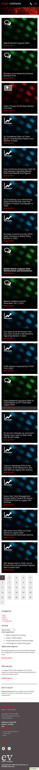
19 (23, 592)
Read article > (9, 45)
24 (23, 597)
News (4, 617)
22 (9, 597)
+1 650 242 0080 (13, 714)
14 (23, 587)
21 (2, 597)
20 (30, 592)
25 (30, 597)
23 (16, 597)
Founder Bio (6, 733)
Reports (5, 619)
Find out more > (7, 658)
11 (2, 587)
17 (9, 592)
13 (16, 587)
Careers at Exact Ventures (10, 731)
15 (30, 587)
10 (30, 583)
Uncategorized (7, 621)
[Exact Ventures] (11, 4)
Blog (4, 615)
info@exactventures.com (12, 716)
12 (9, 587)
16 (2, 592)
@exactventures (7, 718)
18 (16, 592)
